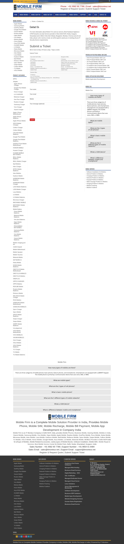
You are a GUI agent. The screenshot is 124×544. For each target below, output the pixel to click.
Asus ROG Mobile (19, 43)
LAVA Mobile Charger (19, 189)
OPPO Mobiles (17, 284)
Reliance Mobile (19, 60)
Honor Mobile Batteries (18, 212)
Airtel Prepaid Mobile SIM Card (96, 57)
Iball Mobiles (17, 164)
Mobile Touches (18, 254)
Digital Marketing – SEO (72, 473)
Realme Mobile (18, 33)
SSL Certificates (70, 475)
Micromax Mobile (19, 51)
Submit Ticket (34, 53)
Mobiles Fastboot (92, 187)
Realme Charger (19, 102)
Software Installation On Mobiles (96, 172)
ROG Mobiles (17, 300)
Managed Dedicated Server (73, 478)
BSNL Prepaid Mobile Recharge (95, 47)
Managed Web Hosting (72, 467)
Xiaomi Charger (18, 109)
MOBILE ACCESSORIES (60, 15)
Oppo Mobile (18, 35)
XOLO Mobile (18, 70)
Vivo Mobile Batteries (17, 235)
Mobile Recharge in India (81, 542)
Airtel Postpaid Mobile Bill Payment (96, 40)
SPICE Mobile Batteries (17, 315)
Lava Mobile (17, 55)
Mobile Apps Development (73, 496)
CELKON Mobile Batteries (18, 133)
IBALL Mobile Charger (19, 161)
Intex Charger (17, 166)
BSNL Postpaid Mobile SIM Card (96, 71)
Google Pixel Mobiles (43, 1)
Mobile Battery (48, 15)
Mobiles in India (105, 433)
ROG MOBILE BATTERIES (18, 226)
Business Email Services (73, 470)
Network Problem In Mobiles (95, 177)
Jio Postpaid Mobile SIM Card (95, 63)
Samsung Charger (19, 104)
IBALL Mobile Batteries (17, 157)
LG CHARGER (18, 94)
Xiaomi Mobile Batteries (18, 239)
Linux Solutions (70, 484)
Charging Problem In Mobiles (95, 176)
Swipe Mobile (18, 64)
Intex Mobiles (17, 173)
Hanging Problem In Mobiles (95, 183)
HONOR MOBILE (18, 148)
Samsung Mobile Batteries (19, 230)
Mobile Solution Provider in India (67, 422)
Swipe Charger (17, 319)
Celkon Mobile (18, 66)
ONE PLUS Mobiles (19, 276)
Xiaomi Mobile (18, 31)
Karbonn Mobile (19, 57)
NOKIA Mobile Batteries (17, 265)
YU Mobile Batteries (19, 354)
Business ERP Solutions (73, 493)
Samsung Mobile (19, 25)
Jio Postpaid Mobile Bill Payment (95, 43)
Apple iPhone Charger (18, 84)
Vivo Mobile (17, 37)
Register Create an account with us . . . (39, 68)
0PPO (15, 79)
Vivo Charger (18, 107)
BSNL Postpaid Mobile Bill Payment (96, 49)
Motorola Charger (19, 97)
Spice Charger (17, 309)
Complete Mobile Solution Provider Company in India (43, 542)
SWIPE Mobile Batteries (17, 324)
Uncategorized (17, 328)
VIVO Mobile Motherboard (17, 331)
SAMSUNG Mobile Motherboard (18, 303)
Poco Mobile (95, 435)
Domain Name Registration (73, 501)
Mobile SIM (35, 426)
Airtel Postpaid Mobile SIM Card (96, 59)
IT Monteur (104, 542)
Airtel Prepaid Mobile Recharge (95, 38)
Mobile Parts (61, 444)
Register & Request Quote (72, 9)
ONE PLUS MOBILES (19, 273)
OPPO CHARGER (18, 281)
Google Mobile (48, 440)
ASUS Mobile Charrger (17, 124)
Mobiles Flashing (92, 185)
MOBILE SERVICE (74, 15)
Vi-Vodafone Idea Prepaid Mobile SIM (98, 65)
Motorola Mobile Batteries (19, 216)
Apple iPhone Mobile (19, 121)
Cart (89, 15)
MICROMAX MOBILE (19, 202)
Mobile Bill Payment (78, 426)
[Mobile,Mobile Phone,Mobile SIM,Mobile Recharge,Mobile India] (27, 9)
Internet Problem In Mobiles (95, 174)
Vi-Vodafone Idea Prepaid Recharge (96, 44)
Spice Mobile (18, 62)
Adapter (15, 81)
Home (15, 15)
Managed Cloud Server (72, 481)
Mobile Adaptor (35, 15)
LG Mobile (17, 47)
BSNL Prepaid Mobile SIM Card (96, 69)
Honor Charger (18, 92)
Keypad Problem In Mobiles (95, 179)
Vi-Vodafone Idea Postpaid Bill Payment (98, 46)
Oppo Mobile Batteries (18, 222)
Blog (95, 15)
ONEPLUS (16, 278)
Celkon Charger (18, 127)
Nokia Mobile (18, 49)
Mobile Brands (24, 15)
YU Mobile (17, 68)
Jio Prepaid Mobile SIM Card (95, 61)
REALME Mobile (18, 286)
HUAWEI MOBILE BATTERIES (18, 153)
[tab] (98, 96)
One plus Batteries (19, 219)
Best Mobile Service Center (44, 444)
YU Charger (16, 349)
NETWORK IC (17, 260)
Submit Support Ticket (95, 9)
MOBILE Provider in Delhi (93, 440)
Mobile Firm (49, 32)
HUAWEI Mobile (19, 45)
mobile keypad (17, 247)
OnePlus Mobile (19, 27)
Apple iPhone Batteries (17, 117)
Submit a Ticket (40, 46)
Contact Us (103, 15)
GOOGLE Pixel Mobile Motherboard (20, 144)
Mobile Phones (68, 433)
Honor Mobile (18, 41)
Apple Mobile (18, 24)
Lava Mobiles (17, 192)
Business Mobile (81, 433)
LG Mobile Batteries (19, 197)
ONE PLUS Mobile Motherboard (18, 270)
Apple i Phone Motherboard (17, 113)
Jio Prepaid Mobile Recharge (94, 41)
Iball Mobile (17, 58)
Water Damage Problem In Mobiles (97, 181)
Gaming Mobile (92, 433)
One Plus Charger (19, 99)
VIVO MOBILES (18, 335)
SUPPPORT (83, 15)
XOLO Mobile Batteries (17, 346)
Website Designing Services (74, 499)
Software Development (72, 490)
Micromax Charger (18, 200)
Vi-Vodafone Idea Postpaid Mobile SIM (98, 67)
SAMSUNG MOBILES (19, 307)
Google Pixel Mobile (20, 29)
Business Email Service (72, 504)
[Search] (109, 1)
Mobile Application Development (95, 79)
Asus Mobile (58, 440)
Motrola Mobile (18, 39)
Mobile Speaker (18, 252)
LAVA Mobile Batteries (19, 187)
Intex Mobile (17, 53)
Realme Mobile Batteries (17, 289)
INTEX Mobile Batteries (17, 169)
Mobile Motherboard (19, 249)
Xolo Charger (17, 340)
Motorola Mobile (18, 257)
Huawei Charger (18, 150)
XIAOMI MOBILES (18, 337)
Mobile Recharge (54, 426)
